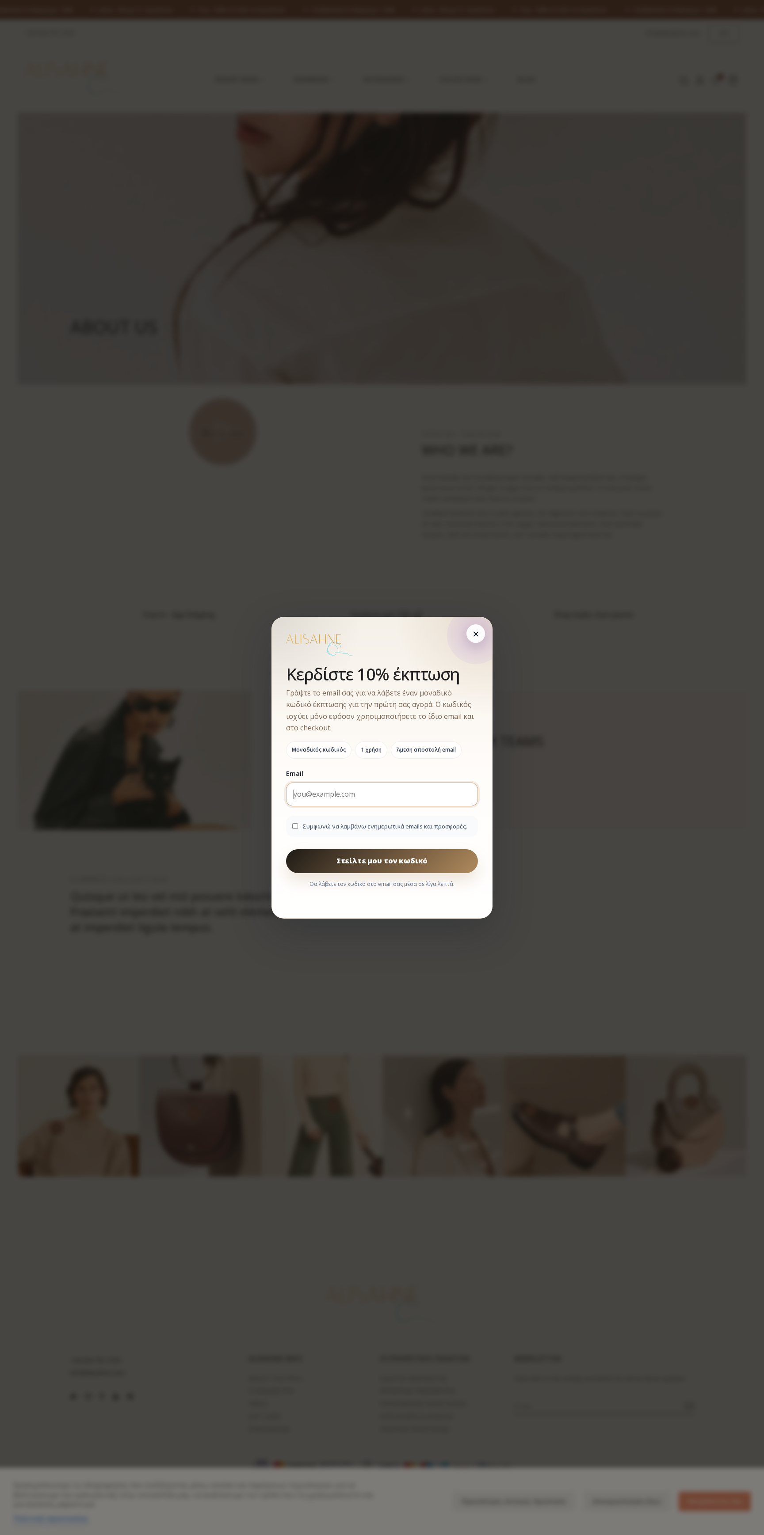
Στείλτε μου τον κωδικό (382, 861)
